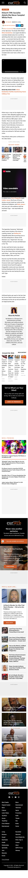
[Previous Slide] (3, 156)
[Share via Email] (22, 25)
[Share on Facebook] (17, 25)
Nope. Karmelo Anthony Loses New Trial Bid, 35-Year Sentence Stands (17, 667)
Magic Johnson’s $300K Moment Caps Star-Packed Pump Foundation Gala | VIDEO (13, 737)
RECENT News (14, 145)
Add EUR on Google (9, 25)
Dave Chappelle (16, 198)
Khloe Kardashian (7, 33)
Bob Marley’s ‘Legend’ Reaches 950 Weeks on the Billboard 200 (14, 456)
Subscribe (10, 566)
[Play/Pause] (3, 71)
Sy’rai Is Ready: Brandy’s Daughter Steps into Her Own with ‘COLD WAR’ (16, 676)
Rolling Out (17, 233)
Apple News (5, 9)
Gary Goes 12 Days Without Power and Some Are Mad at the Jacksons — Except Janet (17, 639)
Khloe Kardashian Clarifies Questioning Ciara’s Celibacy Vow (14, 92)
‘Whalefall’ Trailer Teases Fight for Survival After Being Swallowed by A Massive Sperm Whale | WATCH (13, 463)
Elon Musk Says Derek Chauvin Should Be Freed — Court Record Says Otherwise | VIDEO (13, 752)
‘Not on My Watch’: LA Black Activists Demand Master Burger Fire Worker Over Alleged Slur (17, 648)
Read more (11, 623)
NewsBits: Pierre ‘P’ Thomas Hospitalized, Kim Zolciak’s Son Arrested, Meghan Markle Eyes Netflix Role (14, 477)
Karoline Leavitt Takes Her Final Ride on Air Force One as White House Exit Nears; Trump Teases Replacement (13, 782)
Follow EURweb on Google (15, 541)
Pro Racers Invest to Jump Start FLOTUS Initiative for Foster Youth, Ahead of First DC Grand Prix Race (13, 470)
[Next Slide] (24, 156)
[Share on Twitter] (19, 25)
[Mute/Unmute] (25, 71)
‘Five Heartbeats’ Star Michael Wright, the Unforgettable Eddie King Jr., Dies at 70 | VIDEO (13, 722)
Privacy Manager (5, 859)
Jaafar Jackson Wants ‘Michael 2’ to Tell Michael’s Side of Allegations (12, 483)
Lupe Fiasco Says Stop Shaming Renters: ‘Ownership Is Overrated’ (17, 157)
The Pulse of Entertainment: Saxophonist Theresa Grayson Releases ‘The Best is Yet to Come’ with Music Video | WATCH (17, 658)
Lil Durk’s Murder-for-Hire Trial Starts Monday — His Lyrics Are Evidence (6, 157)
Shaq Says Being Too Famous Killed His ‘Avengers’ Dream (14, 708)
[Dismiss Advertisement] (3, 60)
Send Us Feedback (14, 401)
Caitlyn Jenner (6, 200)
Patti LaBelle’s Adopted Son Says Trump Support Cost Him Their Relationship (13, 767)
